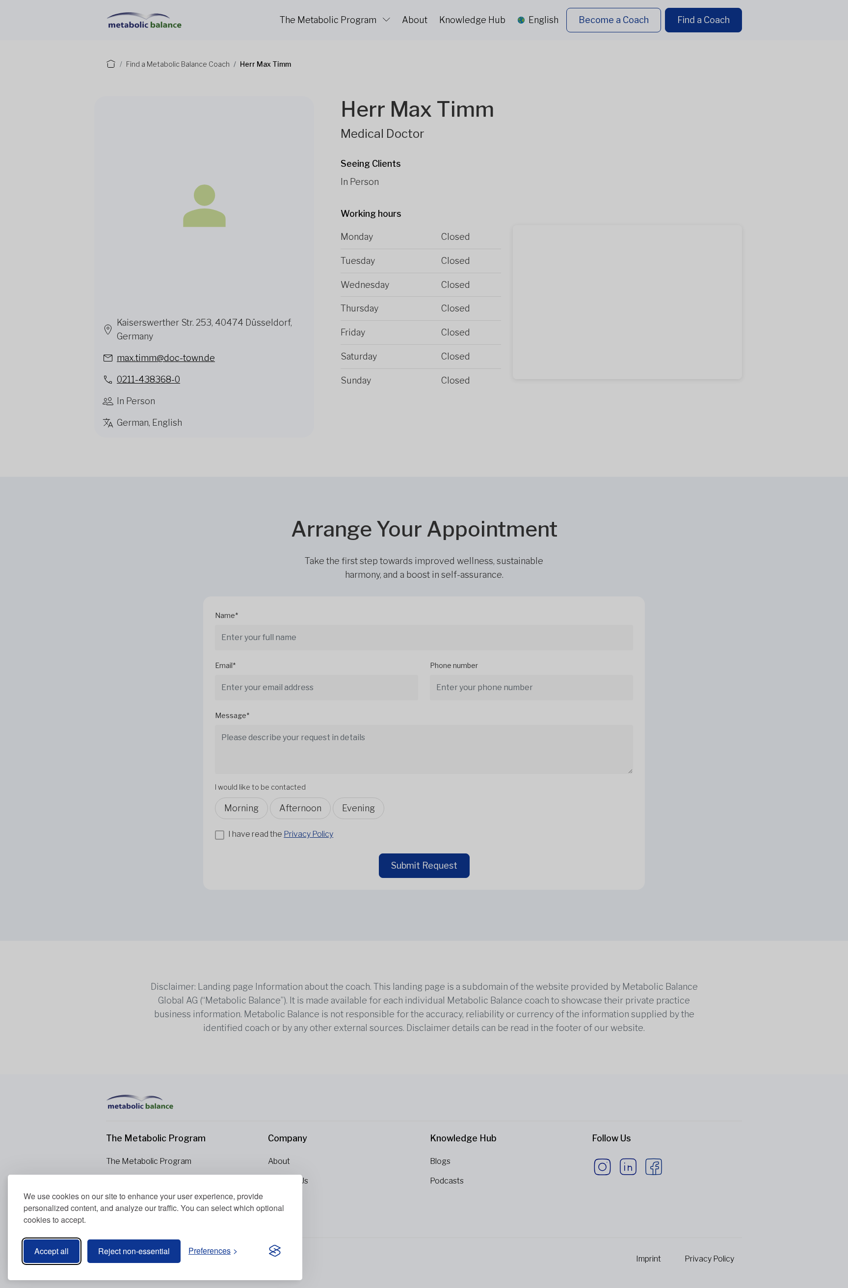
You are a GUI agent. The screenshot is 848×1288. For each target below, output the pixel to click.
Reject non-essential (134, 1251)
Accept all (51, 1251)
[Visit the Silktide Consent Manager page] (275, 1251)
